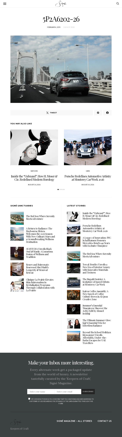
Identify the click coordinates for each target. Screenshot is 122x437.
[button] (58, 189)
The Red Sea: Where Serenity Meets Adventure (40, 217)
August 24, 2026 (88, 185)
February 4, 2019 (53, 27)
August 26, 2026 (34, 185)
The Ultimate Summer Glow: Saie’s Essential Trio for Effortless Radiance (97, 323)
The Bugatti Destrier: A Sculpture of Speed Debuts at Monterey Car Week (96, 282)
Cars (88, 171)
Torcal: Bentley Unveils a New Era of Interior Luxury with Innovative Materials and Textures (96, 268)
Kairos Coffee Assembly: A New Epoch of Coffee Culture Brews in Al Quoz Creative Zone (95, 295)
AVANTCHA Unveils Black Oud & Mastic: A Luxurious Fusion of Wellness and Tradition (39, 252)
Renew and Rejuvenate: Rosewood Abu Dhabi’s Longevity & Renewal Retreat (37, 268)
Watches (34, 171)
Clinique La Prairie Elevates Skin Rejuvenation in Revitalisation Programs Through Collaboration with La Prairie (40, 285)
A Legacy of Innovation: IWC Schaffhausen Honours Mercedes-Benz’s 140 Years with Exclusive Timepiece (97, 241)
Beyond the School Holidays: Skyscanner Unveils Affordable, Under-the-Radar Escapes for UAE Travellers (97, 338)
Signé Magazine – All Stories (74, 421)
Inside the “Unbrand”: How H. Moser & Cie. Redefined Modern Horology (34, 178)
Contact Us (105, 421)
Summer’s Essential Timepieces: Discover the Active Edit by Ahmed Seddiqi (95, 309)
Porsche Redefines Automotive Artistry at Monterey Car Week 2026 (88, 178)
